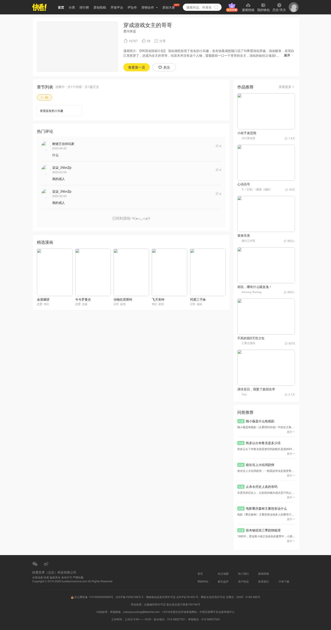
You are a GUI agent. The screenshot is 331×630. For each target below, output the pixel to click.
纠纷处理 (102, 612)
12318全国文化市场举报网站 (179, 612)
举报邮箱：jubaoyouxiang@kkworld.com (135, 612)
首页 (61, 7)
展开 (287, 55)
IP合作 (132, 7)
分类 (72, 7)
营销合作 (148, 7)
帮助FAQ (202, 581)
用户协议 (243, 581)
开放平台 (117, 7)
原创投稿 (99, 7)
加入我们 (243, 573)
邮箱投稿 (263, 573)
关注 (166, 67)
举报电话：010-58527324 (204, 619)
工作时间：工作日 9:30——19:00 (131, 619)
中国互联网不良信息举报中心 (217, 612)
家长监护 (223, 581)
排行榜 (84, 7)
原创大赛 (168, 7)
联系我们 (263, 581)
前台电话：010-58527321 (170, 619)
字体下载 (284, 581)
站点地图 (223, 573)
